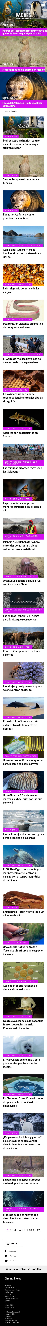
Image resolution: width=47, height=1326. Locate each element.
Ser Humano (9, 1292)
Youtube (13, 1261)
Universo (8, 1285)
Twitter (13, 1256)
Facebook (12, 1251)
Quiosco (7, 1301)
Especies (8, 1294)
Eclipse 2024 (9, 1305)
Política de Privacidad (12, 1312)
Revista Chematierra (12, 1298)
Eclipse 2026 (9, 1307)
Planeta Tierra (10, 1288)
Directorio (8, 1318)
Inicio (6, 111)
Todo (6, 1303)
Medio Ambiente (10, 1296)
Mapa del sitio (10, 1314)
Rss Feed (8, 1316)
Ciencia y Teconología (12, 1290)
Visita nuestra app (11, 1321)
